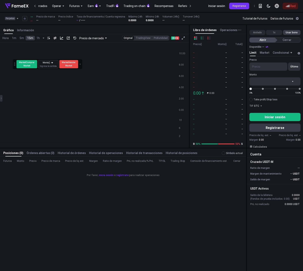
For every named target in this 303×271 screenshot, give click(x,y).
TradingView (143, 37)
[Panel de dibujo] (1, 98)
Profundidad (161, 37)
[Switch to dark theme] (268, 5)
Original (128, 37)
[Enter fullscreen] (183, 38)
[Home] (16, 6)
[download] (260, 5)
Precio (253, 59)
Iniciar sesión (216, 6)
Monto (253, 74)
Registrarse (239, 5)
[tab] (252, 53)
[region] (139, 18)
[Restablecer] (75, 38)
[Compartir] (68, 38)
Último (294, 66)
